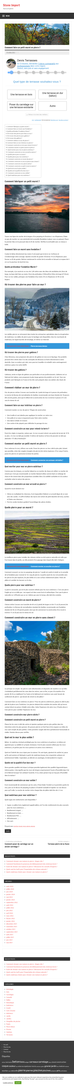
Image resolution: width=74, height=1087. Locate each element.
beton (16, 1061)
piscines (46, 1070)
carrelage (43, 1061)
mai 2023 (9, 897)
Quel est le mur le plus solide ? (17, 168)
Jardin (8, 831)
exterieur (38, 1066)
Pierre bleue (10, 1027)
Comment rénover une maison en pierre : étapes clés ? (25, 861)
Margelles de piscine (13, 1021)
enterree (21, 1066)
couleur (12, 1066)
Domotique (10, 1002)
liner (58, 1066)
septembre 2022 (12, 902)
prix (58, 1070)
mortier (15, 826)
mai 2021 (9, 942)
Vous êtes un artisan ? (63, 120)
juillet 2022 (10, 908)
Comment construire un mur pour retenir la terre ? (22, 145)
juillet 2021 (10, 937)
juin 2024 (9, 892)
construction (61, 1062)
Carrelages (10, 994)
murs (24, 826)
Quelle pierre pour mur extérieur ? (18, 157)
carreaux (33, 1061)
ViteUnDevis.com (54, 120)
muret (20, 826)
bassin (10, 1062)
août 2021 (9, 934)
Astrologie (9, 989)
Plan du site (7, 1047)
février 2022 (10, 918)
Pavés (8, 1024)
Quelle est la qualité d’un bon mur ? (18, 170)
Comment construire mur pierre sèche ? (20, 164)
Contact (5, 1049)
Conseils (9, 997)
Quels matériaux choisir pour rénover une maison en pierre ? (27, 872)
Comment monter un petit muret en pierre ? (21, 147)
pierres (33, 826)
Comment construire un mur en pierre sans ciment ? (23, 161)
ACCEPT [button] (18, 1082)
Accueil (5, 1044)
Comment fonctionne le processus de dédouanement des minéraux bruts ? (31, 864)
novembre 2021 (11, 926)
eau (17, 1066)
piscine (37, 1070)
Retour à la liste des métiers (38, 114)
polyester (53, 1071)
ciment (54, 1062)
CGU (33, 120)
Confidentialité (38, 120)
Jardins (8, 1019)
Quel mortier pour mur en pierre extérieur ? (21, 150)
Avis (7, 992)
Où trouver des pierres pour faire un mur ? (19, 133)
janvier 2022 (10, 921)
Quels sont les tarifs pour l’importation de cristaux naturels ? (26, 869)
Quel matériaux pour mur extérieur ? (19, 175)
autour (3, 1062)
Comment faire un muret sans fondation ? (19, 129)
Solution (9, 1032)
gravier (48, 1066)
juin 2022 (9, 910)
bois (22, 1062)
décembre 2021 (11, 924)
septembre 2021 (12, 932)
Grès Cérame (10, 1010)
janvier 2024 (10, 894)
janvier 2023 (10, 900)
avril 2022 (9, 913)
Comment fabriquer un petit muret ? (18, 126)
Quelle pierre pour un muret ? (17, 154)
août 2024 (9, 886)
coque (5, 1066)
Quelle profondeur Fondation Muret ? (18, 131)
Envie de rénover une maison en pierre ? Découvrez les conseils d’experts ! (31, 866)
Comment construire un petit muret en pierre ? (22, 166)
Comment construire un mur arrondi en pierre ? (22, 152)
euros (34, 1066)
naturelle (14, 1071)
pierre (28, 826)
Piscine (8, 1029)
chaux (49, 1062)
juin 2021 (9, 940)
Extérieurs (9, 1005)
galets (42, 1066)
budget (27, 1062)
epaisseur (28, 1066)
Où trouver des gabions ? (14, 138)
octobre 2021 (10, 929)
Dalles (8, 1000)
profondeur (63, 1071)
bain (7, 1062)
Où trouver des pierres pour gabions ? (18, 136)
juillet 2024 (10, 889)
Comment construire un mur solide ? (19, 173)
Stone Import (11, 5)
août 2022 (9, 905)
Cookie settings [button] (8, 1083)
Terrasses (9, 1035)
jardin (53, 1066)
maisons (67, 1066)
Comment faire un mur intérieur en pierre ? (20, 143)
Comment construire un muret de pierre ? (20, 159)
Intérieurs (9, 1013)
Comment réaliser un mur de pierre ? (18, 140)
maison (62, 1066)
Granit (8, 1008)
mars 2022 (9, 916)
